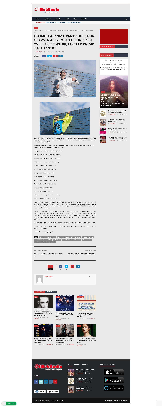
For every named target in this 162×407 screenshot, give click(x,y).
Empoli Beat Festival (75, 237)
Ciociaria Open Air (51, 237)
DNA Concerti (66, 237)
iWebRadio (39, 51)
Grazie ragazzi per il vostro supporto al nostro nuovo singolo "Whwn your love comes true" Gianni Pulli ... (113, 63)
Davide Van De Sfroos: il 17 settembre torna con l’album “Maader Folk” (64, 340)
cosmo (59, 237)
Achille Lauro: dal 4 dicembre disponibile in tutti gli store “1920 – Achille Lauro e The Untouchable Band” (43, 312)
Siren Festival (52, 241)
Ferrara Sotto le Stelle (88, 237)
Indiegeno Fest (57, 239)
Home (38, 18)
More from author (51, 291)
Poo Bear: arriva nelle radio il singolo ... (82, 254)
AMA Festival (42, 237)
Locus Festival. (77, 239)
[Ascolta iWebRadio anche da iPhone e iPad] (114, 372)
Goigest (49, 239)
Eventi (67, 18)
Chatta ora (11, 403)
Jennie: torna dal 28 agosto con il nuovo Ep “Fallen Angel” (112, 97)
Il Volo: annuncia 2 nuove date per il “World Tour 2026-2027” (65, 314)
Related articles (39, 291)
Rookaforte (43, 241)
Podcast (58, 18)
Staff (75, 18)
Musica (36, 28)
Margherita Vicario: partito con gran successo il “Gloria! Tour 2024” (43, 340)
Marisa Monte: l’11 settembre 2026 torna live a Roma (117, 129)
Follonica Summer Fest (40, 239)
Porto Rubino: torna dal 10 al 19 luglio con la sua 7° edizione (86, 314)
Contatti (84, 18)
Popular (77, 364)
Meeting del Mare (87, 239)
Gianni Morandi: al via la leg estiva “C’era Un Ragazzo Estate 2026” (117, 137)
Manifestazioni (80, 297)
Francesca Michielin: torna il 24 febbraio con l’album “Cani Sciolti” (86, 340)
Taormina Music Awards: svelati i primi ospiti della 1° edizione (63, 22)
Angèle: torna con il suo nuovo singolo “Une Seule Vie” (116, 120)
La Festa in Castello (67, 239)
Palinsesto (47, 18)
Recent (70, 364)
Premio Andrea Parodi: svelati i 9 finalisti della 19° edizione (117, 111)
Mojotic (37, 241)
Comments (84, 364)
